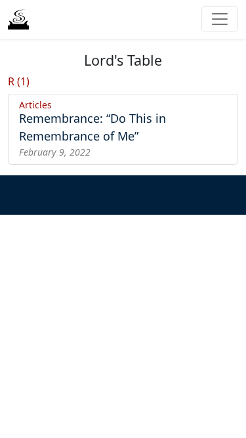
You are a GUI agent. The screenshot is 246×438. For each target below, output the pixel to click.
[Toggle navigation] (219, 19)
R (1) (19, 81)
